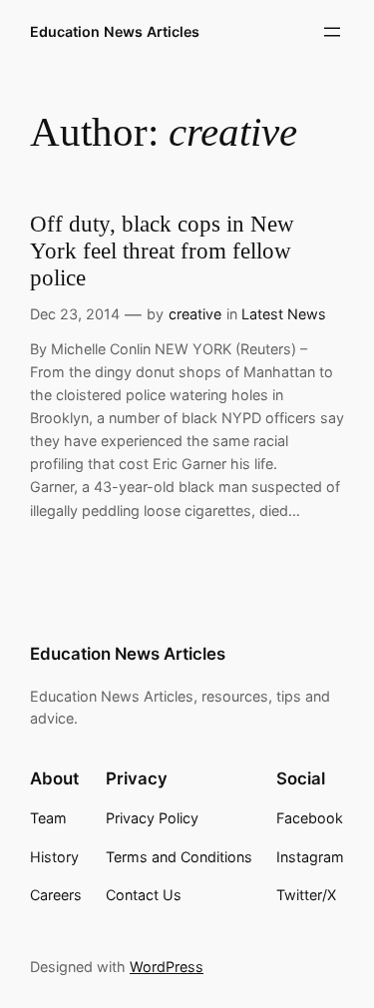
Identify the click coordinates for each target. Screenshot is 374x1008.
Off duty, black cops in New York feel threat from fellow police (162, 251)
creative (195, 313)
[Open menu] (332, 32)
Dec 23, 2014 (75, 313)
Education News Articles (114, 31)
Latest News (283, 313)
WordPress (166, 966)
